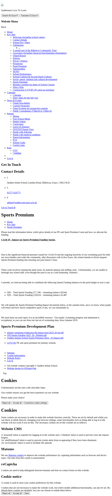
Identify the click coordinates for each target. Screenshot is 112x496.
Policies (16, 58)
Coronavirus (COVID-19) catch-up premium (33, 90)
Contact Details (20, 40)
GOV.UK (11, 343)
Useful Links (19, 145)
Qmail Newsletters (21, 103)
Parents (10, 113)
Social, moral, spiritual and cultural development (35, 79)
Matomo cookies (16, 455)
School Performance (22, 74)
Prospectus (18, 63)
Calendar (11, 92)
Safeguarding (19, 69)
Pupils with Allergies (22, 132)
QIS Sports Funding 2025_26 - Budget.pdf (27, 335)
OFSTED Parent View (23, 129)
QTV (15, 150)
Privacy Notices (20, 61)
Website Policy (14, 358)
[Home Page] (2, 5)
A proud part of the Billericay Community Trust (35, 50)
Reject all (6, 403)
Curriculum (18, 124)
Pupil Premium (20, 66)
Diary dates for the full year (25, 98)
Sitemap (10, 353)
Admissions (18, 45)
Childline (17, 153)
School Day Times (21, 42)
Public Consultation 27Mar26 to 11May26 (32, 111)
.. (19, 48)
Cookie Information (16, 355)
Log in (10, 158)
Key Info (11, 34)
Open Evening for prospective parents (30, 108)
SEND (16, 71)
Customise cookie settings (35, 403)
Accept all (17, 403)
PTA (15, 140)
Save (26, 493)
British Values (19, 121)
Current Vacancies (21, 105)
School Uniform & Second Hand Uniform (32, 76)
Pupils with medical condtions (26, 134)
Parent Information (21, 137)
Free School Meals (21, 119)
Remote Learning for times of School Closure (34, 84)
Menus (16, 116)
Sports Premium (20, 82)
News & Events (14, 100)
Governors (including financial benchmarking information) (40, 53)
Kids (9, 148)
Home (10, 32)
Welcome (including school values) (29, 37)
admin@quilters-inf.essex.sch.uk (22, 202)
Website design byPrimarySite (21, 368)
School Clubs (19, 142)
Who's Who (18, 87)
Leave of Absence (21, 127)
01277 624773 (13, 192)
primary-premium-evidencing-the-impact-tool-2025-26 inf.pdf (35, 332)
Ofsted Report (19, 55)
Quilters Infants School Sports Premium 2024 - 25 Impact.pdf (35, 338)
